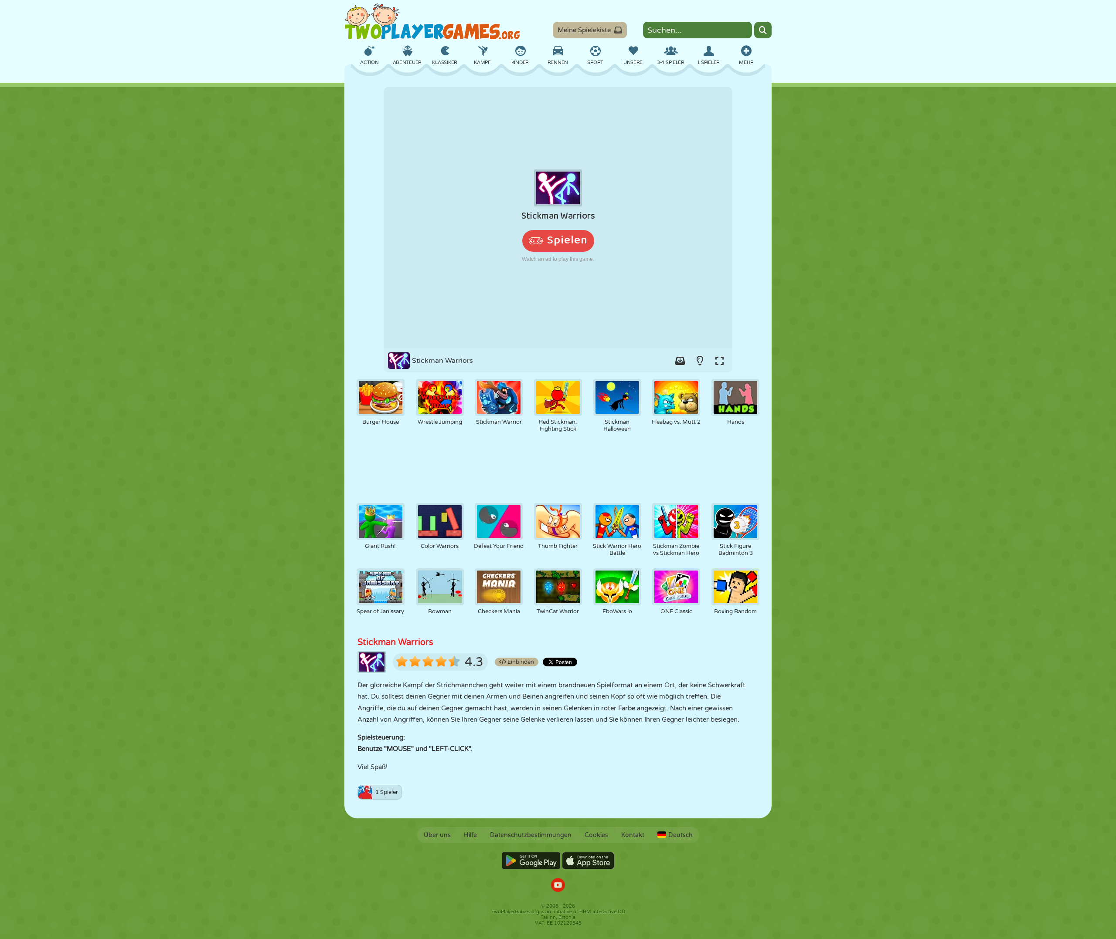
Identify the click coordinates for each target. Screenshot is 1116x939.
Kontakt (632, 835)
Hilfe (470, 835)
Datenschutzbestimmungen (531, 835)
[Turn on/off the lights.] (699, 360)
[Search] (763, 30)
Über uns (437, 835)
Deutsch (680, 835)
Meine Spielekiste (584, 30)
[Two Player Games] (432, 21)
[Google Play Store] (531, 860)
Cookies (596, 835)
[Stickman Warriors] (558, 217)
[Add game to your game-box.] (680, 360)
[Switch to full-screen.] (719, 360)
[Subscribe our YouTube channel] (558, 886)
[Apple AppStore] (588, 860)
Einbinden (520, 662)
